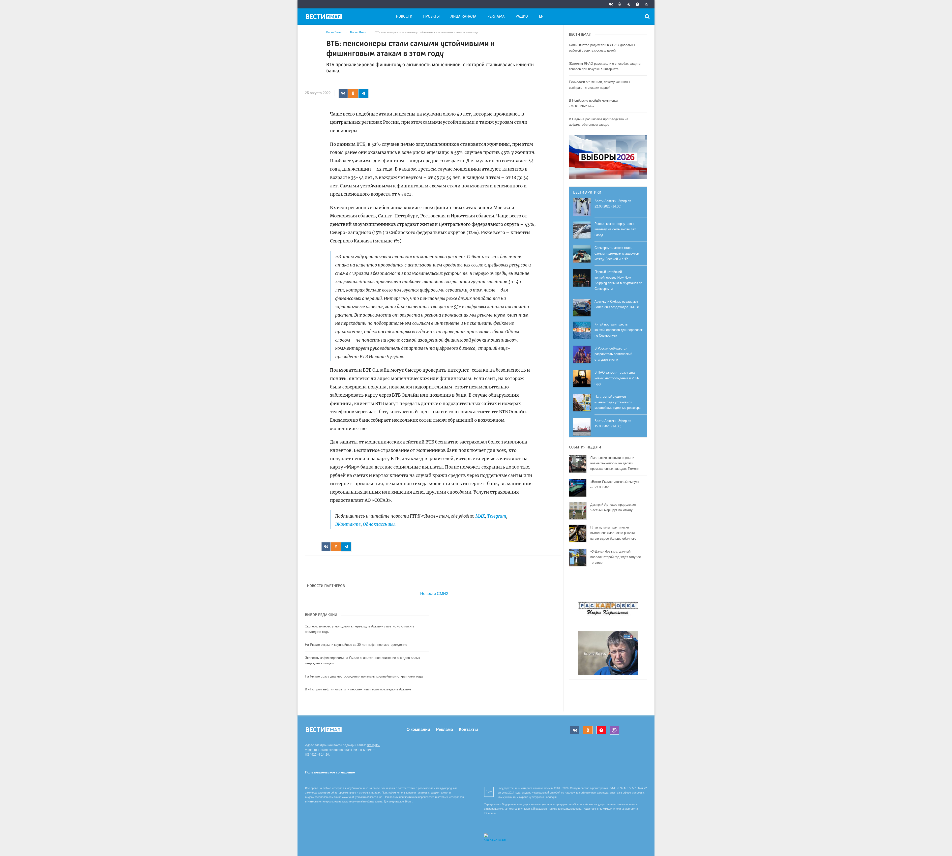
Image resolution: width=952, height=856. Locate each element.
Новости (404, 17)
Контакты (468, 729)
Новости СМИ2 (434, 593)
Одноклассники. (379, 524)
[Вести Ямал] (325, 17)
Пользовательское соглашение (330, 772)
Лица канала (463, 17)
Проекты (431, 17)
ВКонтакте (348, 524)
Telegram (496, 516)
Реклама (496, 17)
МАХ (480, 516)
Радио (522, 17)
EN (541, 17)
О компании (418, 729)
